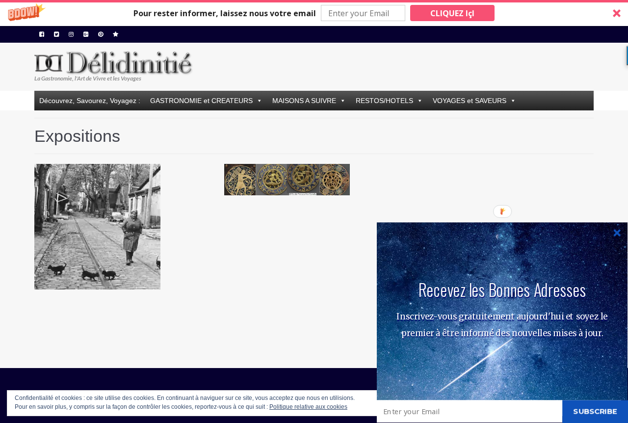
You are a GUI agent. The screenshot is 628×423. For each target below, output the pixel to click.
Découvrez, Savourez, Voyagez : (89, 101)
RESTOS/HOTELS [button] (384, 101)
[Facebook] (41, 34)
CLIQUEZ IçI (452, 13)
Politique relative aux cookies (308, 406)
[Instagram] (71, 34)
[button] (314, 13)
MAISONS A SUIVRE (304, 101)
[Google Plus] (85, 34)
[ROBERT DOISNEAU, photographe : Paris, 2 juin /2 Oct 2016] (124, 254)
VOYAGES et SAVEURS (469, 101)
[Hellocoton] (115, 34)
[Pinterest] (100, 34)
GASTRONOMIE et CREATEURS (201, 101)
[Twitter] (56, 34)
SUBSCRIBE (595, 411)
